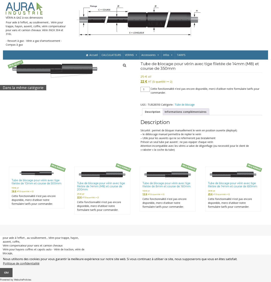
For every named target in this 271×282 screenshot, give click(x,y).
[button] (124, 65)
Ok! (6, 272)
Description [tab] (152, 111)
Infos (166, 55)
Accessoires (148, 55)
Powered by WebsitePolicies (15, 279)
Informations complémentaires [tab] (185, 111)
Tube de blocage (185, 104)
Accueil (93, 55)
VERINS (129, 55)
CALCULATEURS (111, 55)
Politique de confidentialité (21, 263)
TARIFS (181, 55)
